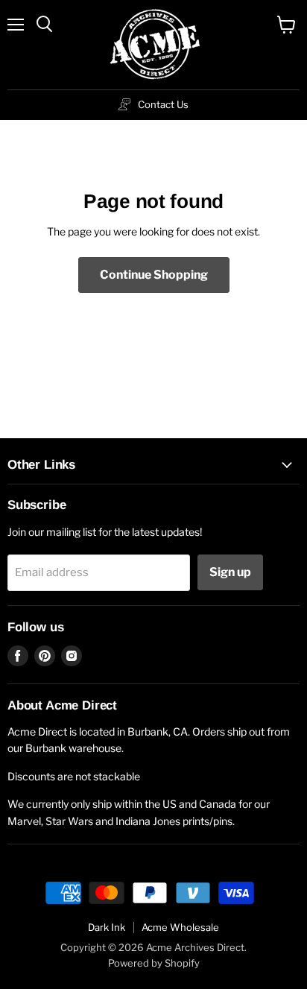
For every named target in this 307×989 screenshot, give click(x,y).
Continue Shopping (154, 275)
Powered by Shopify (154, 963)
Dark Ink (106, 927)
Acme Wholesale (180, 927)
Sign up (230, 572)
